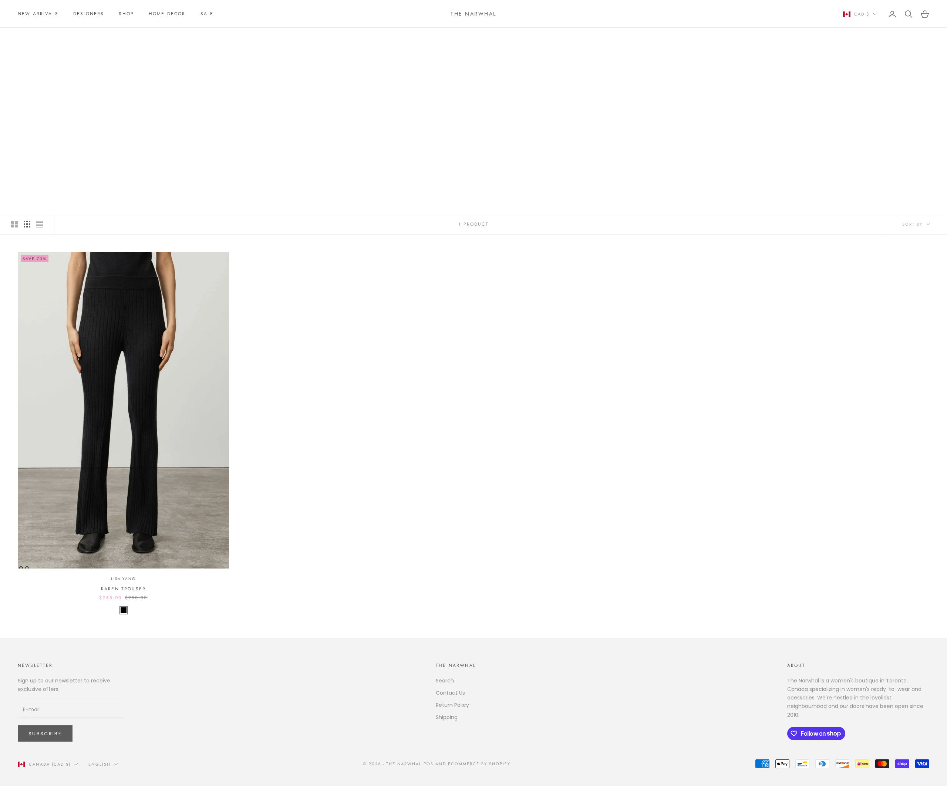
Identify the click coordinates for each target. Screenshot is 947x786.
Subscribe (45, 733)
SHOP (126, 13)
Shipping (447, 717)
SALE (207, 13)
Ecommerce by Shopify (479, 764)
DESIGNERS (88, 13)
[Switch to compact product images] (39, 224)
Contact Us (450, 692)
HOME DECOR (167, 13)
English (99, 764)
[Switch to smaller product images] (27, 224)
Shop (45, 38)
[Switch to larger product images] (14, 224)
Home (24, 38)
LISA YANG (73, 38)
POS (429, 764)
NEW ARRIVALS (38, 13)
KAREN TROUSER (123, 589)
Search (445, 680)
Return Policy (452, 705)
